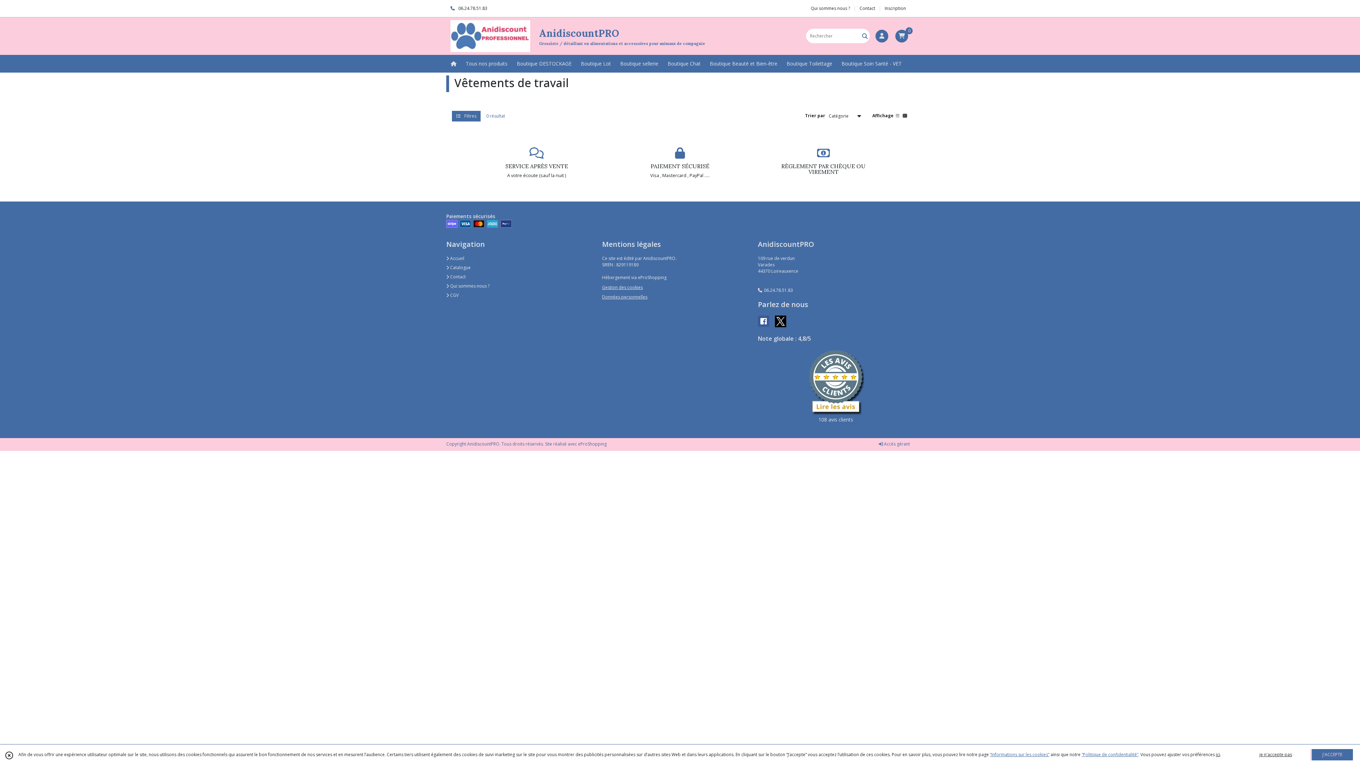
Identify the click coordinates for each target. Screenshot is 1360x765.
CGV (454, 295)
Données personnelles (624, 297)
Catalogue (460, 268)
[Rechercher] (864, 36)
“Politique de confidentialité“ (1110, 755)
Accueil (456, 258)
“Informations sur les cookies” (1019, 755)
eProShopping (592, 444)
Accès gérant (896, 444)
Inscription (895, 8)
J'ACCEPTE (1332, 755)
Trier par (815, 116)
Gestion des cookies (622, 287)
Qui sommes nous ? (469, 286)
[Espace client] (882, 36)
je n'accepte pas (1275, 755)
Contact (867, 8)
